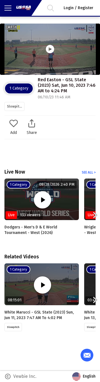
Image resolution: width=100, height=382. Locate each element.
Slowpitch (15, 106)
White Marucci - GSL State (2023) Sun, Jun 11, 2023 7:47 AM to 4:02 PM (39, 315)
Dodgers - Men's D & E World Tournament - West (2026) (30, 230)
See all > (89, 172)
